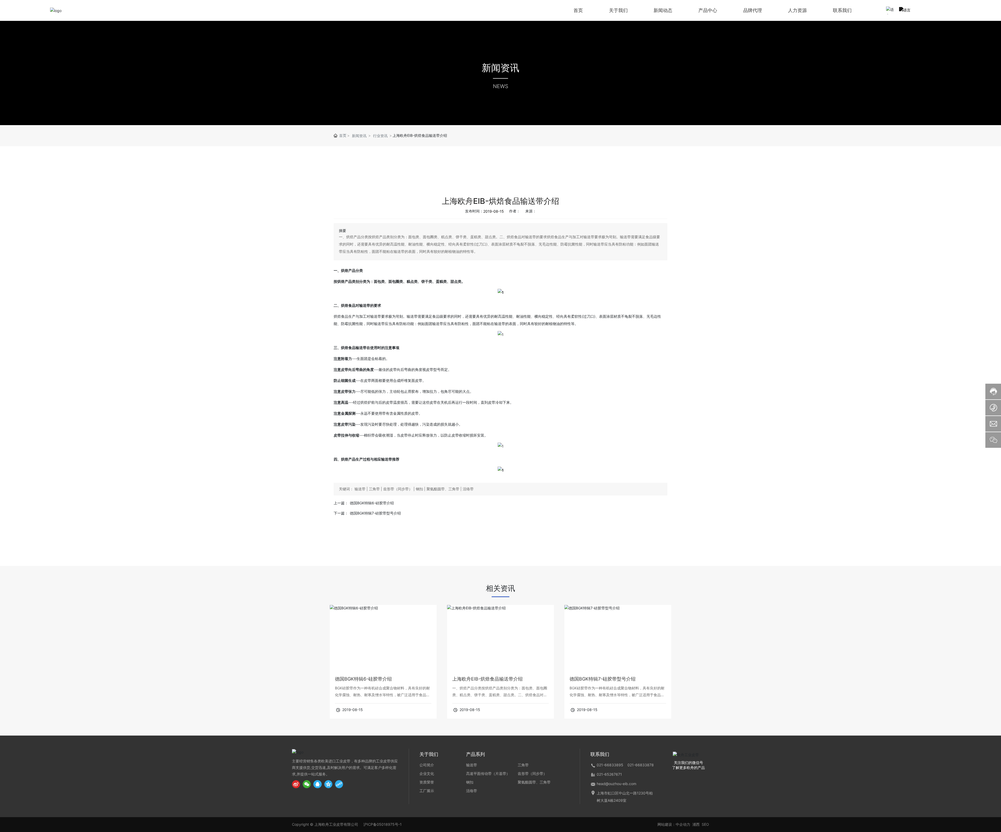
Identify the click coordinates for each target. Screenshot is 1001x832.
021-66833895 (610, 765)
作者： (514, 211)
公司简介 (426, 765)
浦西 (696, 824)
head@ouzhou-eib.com (616, 783)
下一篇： (341, 513)
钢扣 (469, 782)
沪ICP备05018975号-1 (382, 824)
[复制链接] (340, 784)
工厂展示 (426, 790)
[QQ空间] (329, 784)
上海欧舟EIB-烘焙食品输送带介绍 (487, 679)
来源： (530, 211)
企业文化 (426, 773)
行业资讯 (380, 135)
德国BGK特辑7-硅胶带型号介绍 (375, 513)
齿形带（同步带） (532, 773)
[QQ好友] (318, 784)
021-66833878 (640, 765)
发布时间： (474, 211)
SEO (705, 824)
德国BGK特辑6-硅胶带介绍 (372, 503)
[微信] (308, 784)
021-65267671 (609, 774)
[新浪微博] (297, 784)
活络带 (471, 790)
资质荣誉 (426, 782)
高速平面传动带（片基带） (488, 773)
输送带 (471, 765)
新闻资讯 (500, 68)
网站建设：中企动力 (673, 824)
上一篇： (341, 503)
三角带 (523, 765)
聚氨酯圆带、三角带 (534, 782)
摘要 (342, 230)
